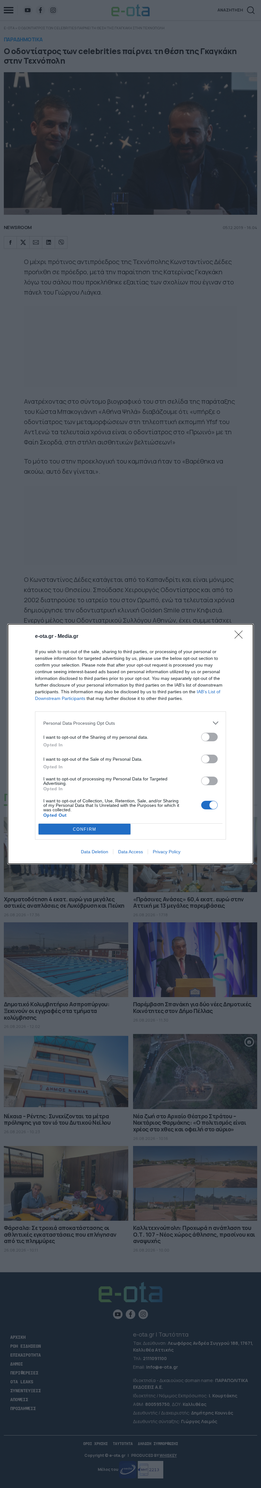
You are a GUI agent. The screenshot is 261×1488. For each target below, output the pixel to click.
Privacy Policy (166, 851)
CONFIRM (84, 829)
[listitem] (130, 723)
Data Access (130, 851)
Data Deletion (94, 851)
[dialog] (130, 744)
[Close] (241, 637)
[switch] (209, 737)
